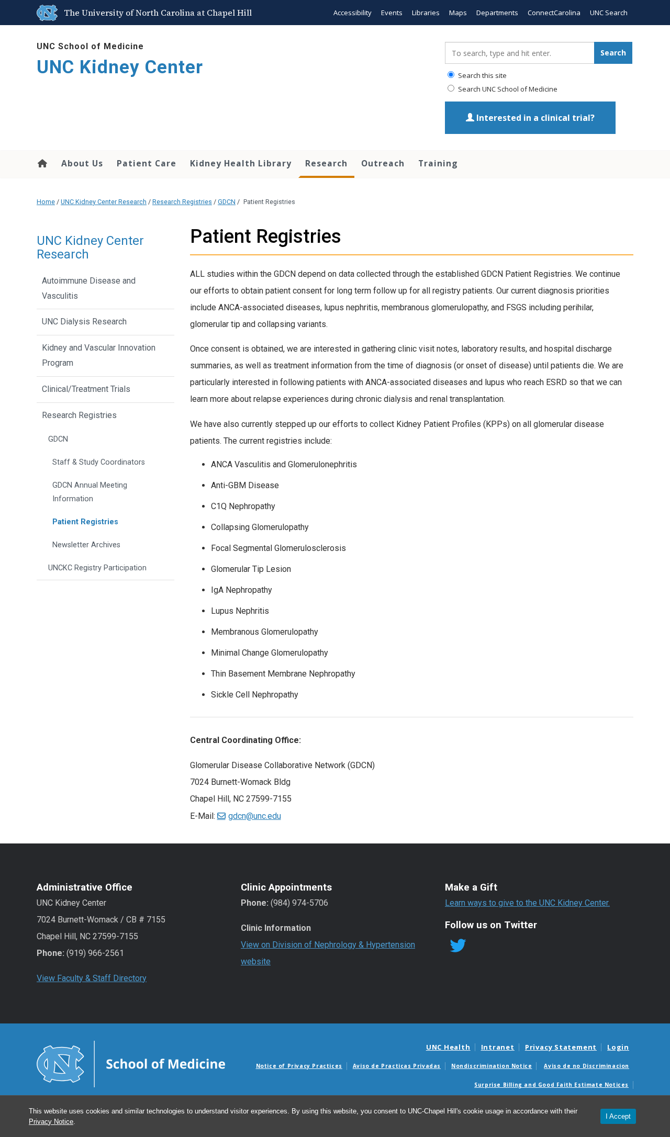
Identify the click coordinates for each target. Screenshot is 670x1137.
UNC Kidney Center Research (104, 202)
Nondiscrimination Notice (491, 1066)
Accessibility (352, 12)
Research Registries (182, 202)
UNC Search (609, 12)
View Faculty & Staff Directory (92, 978)
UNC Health (448, 1047)
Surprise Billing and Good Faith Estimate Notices (551, 1084)
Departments (497, 12)
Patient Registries (85, 521)
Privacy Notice (51, 1121)
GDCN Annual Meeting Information (89, 492)
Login (618, 1047)
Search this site (481, 75)
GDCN (227, 202)
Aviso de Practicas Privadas (397, 1066)
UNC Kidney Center (120, 67)
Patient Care (146, 163)
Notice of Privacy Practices (299, 1066)
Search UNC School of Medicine (506, 89)
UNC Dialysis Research (84, 322)
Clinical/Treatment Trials (86, 389)
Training (438, 163)
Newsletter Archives (86, 545)
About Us (82, 163)
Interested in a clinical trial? (534, 117)
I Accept (618, 1116)
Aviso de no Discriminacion (586, 1066)
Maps (458, 12)
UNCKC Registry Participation (97, 568)
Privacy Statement (561, 1047)
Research (326, 163)
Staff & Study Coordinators (98, 462)
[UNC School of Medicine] (131, 1063)
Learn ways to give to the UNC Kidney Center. (527, 903)
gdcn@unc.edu (254, 816)
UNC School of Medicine (90, 46)
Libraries (426, 12)
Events (392, 12)
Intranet (498, 1047)
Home (41, 163)
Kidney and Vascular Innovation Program (98, 355)
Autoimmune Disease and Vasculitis (89, 288)
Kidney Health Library (241, 163)
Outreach (383, 163)
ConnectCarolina (554, 12)
